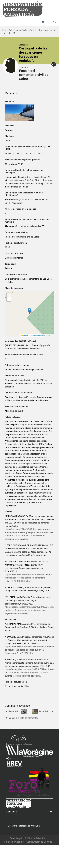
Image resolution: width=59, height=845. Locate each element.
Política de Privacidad (35, 838)
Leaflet (25, 335)
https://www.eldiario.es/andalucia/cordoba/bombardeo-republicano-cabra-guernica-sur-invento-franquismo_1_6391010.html (29, 650)
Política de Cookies (14, 841)
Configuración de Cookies (39, 841)
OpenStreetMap (38, 335)
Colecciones (14, 30)
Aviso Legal (16, 838)
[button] (54, 22)
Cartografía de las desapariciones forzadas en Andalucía (33, 54)
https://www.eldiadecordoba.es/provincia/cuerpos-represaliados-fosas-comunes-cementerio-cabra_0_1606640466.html (29, 577)
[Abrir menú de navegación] (43, 22)
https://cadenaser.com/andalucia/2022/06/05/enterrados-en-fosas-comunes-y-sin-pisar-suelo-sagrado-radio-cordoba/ (29, 610)
